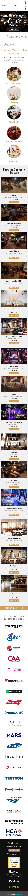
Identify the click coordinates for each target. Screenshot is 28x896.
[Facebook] (25, 4)
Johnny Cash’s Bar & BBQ (14, 281)
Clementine (14, 366)
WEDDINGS (14, 102)
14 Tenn (14, 309)
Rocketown (14, 480)
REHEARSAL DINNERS (14, 141)
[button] (15, 5)
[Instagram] (25, 2)
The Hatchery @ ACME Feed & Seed (14, 336)
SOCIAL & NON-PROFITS (14, 160)
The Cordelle (14, 566)
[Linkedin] (25, 9)
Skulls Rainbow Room (14, 223)
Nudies (14, 195)
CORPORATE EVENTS (14, 83)
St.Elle (14, 594)
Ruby (14, 394)
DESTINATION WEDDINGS (14, 122)
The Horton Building (14, 538)
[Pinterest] (25, 6)
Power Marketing (18, 894)
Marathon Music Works (14, 508)
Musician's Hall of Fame (14, 422)
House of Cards (14, 251)
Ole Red (14, 452)
